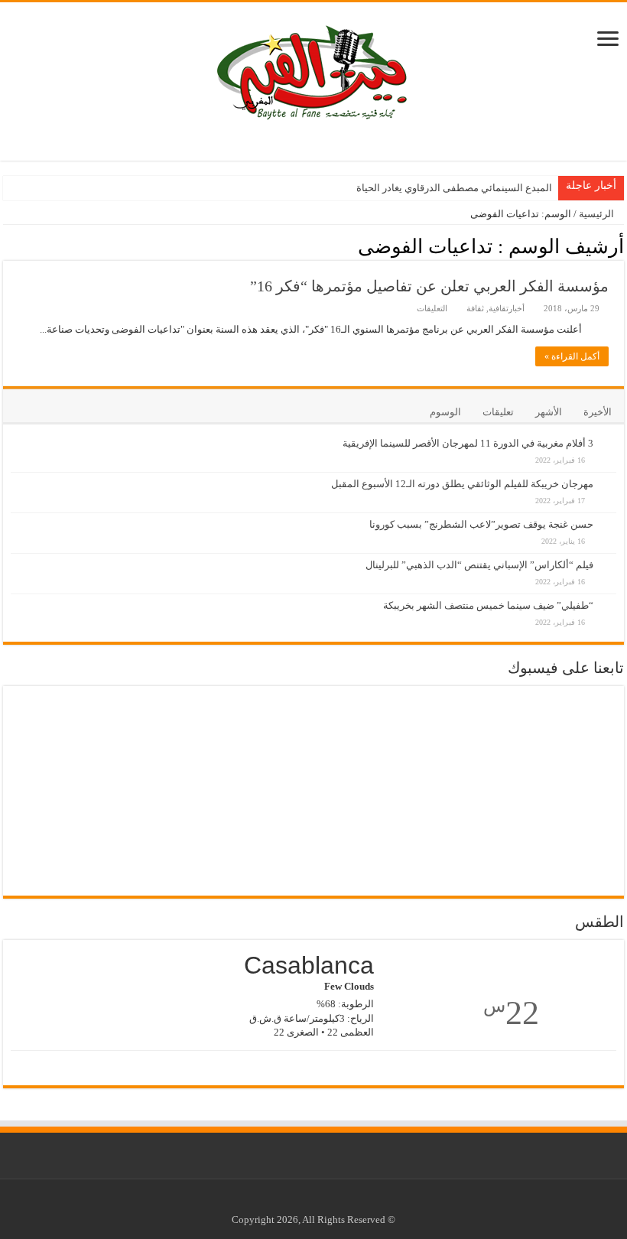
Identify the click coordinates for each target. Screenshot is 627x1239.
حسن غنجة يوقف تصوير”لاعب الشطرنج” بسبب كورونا (481, 524)
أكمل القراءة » (571, 356)
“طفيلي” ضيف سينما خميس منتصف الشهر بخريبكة (488, 605)
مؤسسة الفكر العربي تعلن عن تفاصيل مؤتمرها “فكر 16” (429, 286)
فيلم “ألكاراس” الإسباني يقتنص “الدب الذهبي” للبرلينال (479, 565)
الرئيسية (597, 214)
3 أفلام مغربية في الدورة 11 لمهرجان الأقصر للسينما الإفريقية (468, 443)
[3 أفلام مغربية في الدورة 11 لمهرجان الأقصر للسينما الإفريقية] (608, 435)
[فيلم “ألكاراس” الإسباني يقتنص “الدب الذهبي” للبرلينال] (608, 556)
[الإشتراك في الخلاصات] (7, 245)
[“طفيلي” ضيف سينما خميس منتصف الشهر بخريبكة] (608, 597)
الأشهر (548, 412)
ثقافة (475, 308)
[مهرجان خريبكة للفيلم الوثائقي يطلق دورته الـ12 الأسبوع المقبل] (608, 475)
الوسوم (445, 412)
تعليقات (498, 412)
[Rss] (340, 1201)
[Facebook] (325, 1201)
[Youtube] (311, 1201)
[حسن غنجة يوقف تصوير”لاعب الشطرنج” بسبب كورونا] (608, 516)
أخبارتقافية (507, 308)
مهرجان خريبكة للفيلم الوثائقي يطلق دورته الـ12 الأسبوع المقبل (462, 483)
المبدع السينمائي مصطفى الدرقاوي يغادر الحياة (454, 187)
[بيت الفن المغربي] (313, 70)
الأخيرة (597, 412)
